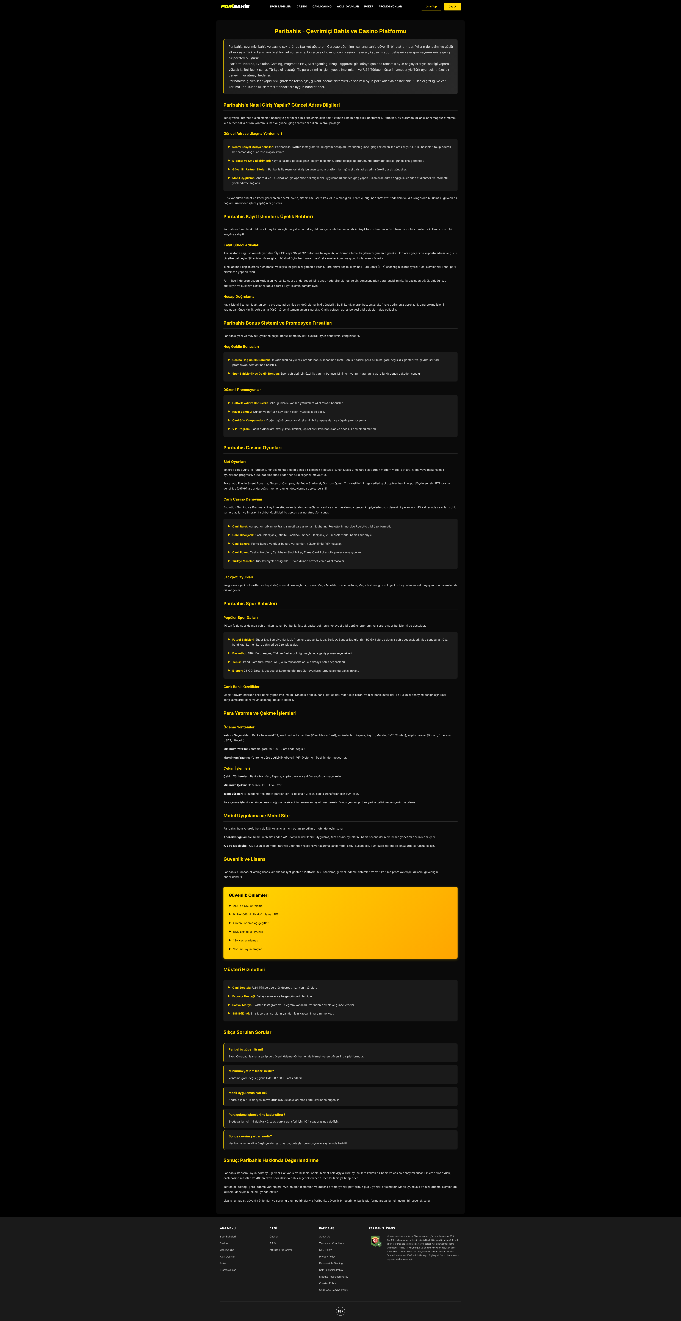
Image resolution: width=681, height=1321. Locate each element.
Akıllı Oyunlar (348, 6)
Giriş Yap (431, 6)
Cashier (274, 1236)
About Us (324, 1236)
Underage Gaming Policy (333, 1289)
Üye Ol (452, 6)
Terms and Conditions (331, 1243)
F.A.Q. (273, 1243)
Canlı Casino (322, 6)
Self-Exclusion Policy (331, 1269)
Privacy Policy (327, 1256)
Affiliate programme (281, 1249)
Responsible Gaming (331, 1263)
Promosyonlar (390, 6)
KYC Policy (325, 1249)
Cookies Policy (327, 1283)
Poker (368, 6)
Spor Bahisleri (280, 6)
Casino (302, 6)
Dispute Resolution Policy (333, 1276)
